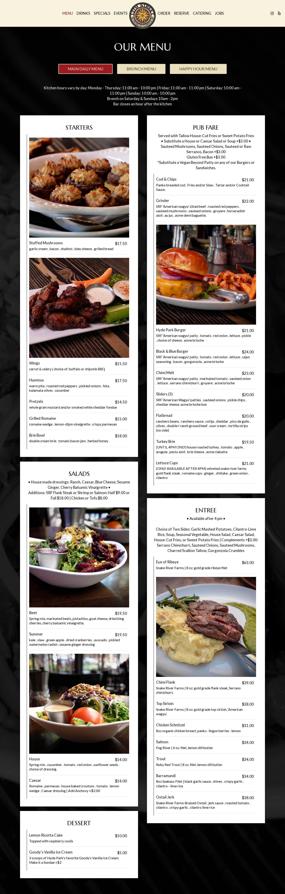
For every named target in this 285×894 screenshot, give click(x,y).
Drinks (83, 13)
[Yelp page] (279, 13)
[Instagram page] (272, 13)
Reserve (181, 13)
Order (164, 13)
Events (120, 13)
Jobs (219, 13)
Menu (67, 13)
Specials (102, 13)
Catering (202, 13)
